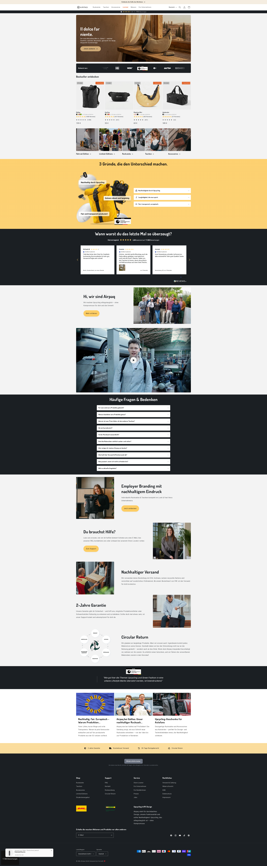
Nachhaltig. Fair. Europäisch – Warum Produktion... (93, 720)
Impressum (166, 797)
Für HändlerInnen (140, 790)
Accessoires (173, 154)
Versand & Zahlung (169, 783)
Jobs (135, 797)
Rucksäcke (126, 154)
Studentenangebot (83, 797)
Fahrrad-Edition (82, 154)
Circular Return (110, 794)
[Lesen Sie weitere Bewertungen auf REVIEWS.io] (180, 281)
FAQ (106, 783)
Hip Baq (107, 112)
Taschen (148, 154)
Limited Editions (82, 794)
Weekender (165, 112)
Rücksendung (110, 790)
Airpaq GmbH (85, 861)
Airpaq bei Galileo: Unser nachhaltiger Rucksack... (130, 720)
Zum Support (91, 549)
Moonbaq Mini (138, 112)
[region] (133, 259)
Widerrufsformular (133, 761)
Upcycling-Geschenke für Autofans (168, 720)
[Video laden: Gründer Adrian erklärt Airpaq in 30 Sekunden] (133, 360)
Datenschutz (167, 794)
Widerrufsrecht (167, 786)
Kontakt (107, 786)
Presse (136, 794)
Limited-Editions (106, 154)
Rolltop (78, 112)
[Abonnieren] (111, 835)
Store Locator (139, 783)
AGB (164, 790)
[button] (180, 7)
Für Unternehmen (140, 786)
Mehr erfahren (91, 313)
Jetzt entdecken (130, 508)
